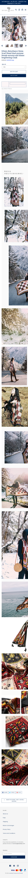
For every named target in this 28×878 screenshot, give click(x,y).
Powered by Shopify (18, 873)
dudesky (11, 873)
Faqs (4, 818)
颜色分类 (4, 64)
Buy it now (14, 75)
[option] (7, 46)
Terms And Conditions (9, 833)
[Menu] (25, 9)
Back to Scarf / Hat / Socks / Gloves (15, 800)
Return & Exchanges (8, 825)
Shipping (5, 821)
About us (5, 814)
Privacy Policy (6, 829)
